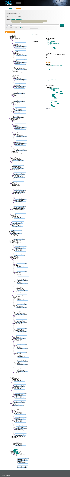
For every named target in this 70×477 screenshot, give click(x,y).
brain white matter (51, 94)
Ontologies (6, 8)
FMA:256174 (49, 45)
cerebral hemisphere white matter (52, 43)
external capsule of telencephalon (52, 77)
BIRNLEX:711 (49, 40)
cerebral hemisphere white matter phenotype (55, 93)
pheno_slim (48, 60)
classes (14, 8)
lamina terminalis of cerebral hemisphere (53, 79)
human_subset (49, 58)
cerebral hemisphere (60, 65)
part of (52, 65)
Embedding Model (48, 84)
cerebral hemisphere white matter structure (54, 91)
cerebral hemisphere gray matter (53, 103)
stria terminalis (49, 76)
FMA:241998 (49, 44)
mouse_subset (49, 59)
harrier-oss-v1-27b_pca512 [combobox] (50, 85)
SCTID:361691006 (49, 49)
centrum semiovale (49, 78)
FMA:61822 (48, 46)
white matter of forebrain (52, 101)
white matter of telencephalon (51, 68)
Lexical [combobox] (31, 27)
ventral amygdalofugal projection (52, 75)
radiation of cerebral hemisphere (51, 80)
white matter (48, 65)
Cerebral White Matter (50, 48)
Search (62, 25)
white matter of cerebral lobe (52, 92)
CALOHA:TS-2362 (49, 42)
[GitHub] (2, 473)
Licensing (8, 475)
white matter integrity (51, 106)
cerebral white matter (50, 41)
